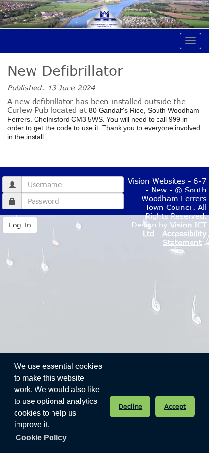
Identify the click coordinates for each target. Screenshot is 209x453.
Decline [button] (130, 406)
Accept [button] (175, 406)
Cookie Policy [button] (41, 438)
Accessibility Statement (184, 237)
